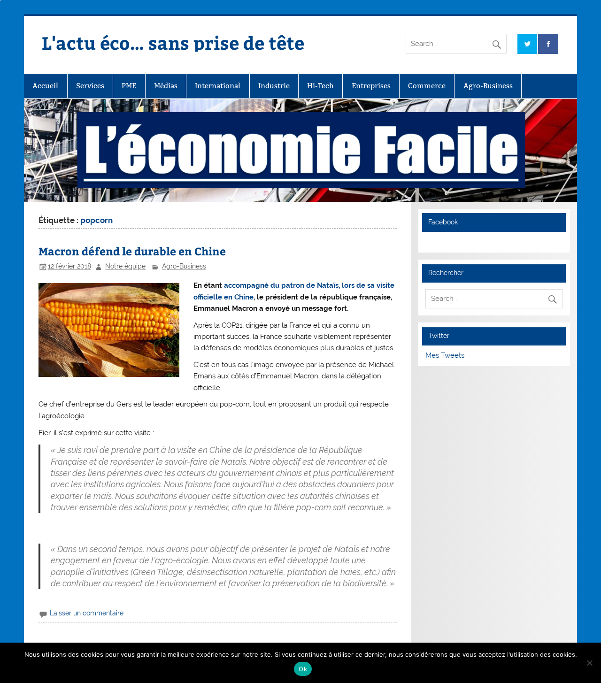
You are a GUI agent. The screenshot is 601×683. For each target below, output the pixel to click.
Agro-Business (488, 85)
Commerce (427, 85)
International (217, 85)
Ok (303, 669)
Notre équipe (125, 266)
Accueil (45, 85)
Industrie (274, 85)
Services (90, 85)
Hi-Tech (320, 85)
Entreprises (371, 85)
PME (129, 85)
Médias (165, 85)
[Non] (589, 663)
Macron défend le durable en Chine (132, 251)
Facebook (443, 222)
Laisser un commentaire (86, 613)
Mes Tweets (444, 355)
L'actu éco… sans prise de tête (173, 42)
